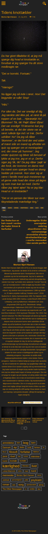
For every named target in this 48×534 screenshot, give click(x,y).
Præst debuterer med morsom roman (38, 420)
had (19, 456)
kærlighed (11, 466)
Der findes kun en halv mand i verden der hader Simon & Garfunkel (11, 224)
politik (26, 480)
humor (25, 456)
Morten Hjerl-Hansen (9, 17)
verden (32, 489)
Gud (12, 456)
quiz (36, 208)
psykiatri (36, 479)
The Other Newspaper (12, 489)
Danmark (7, 447)
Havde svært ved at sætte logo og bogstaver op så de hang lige (23, 421)
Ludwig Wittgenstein (9, 471)
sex (13, 485)
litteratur (25, 466)
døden (22, 447)
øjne (31, 208)
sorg (21, 484)
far (44, 447)
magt (26, 471)
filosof (4, 452)
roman (6, 484)
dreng (16, 208)
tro (26, 489)
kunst (5, 461)
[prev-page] (22, 428)
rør (42, 208)
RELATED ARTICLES (14, 403)
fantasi (37, 447)
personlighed (17, 480)
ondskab (6, 480)
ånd (39, 489)
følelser (36, 452)
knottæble (24, 208)
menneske (8, 475)
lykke (20, 471)
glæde (5, 456)
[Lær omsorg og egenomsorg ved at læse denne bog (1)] (8, 412)
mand (33, 471)
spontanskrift (31, 485)
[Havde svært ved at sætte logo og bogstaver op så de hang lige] (24, 412)
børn (33, 443)
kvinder (23, 461)
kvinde (13, 460)
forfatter (25, 451)
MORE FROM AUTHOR (33, 403)
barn (18, 443)
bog (25, 443)
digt (15, 447)
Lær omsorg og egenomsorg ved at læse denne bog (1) (8, 420)
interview (35, 456)
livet (34, 466)
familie (29, 447)
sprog (41, 485)
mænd (39, 475)
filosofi (13, 451)
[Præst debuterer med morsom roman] (39, 412)
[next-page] (25, 428)
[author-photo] (24, 255)
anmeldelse (8, 442)
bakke (10, 208)
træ (4, 210)
